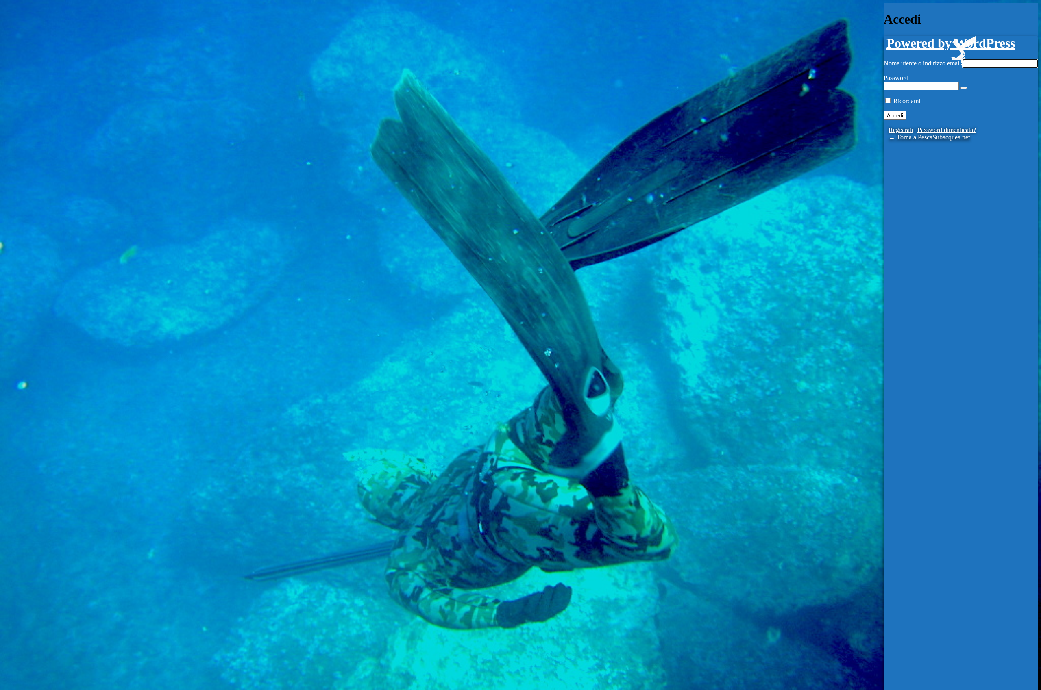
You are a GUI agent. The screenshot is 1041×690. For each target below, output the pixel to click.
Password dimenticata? (946, 129)
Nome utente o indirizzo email (922, 63)
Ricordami (906, 101)
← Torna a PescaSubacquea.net (929, 137)
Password (896, 77)
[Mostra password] (963, 88)
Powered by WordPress (950, 43)
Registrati (901, 129)
